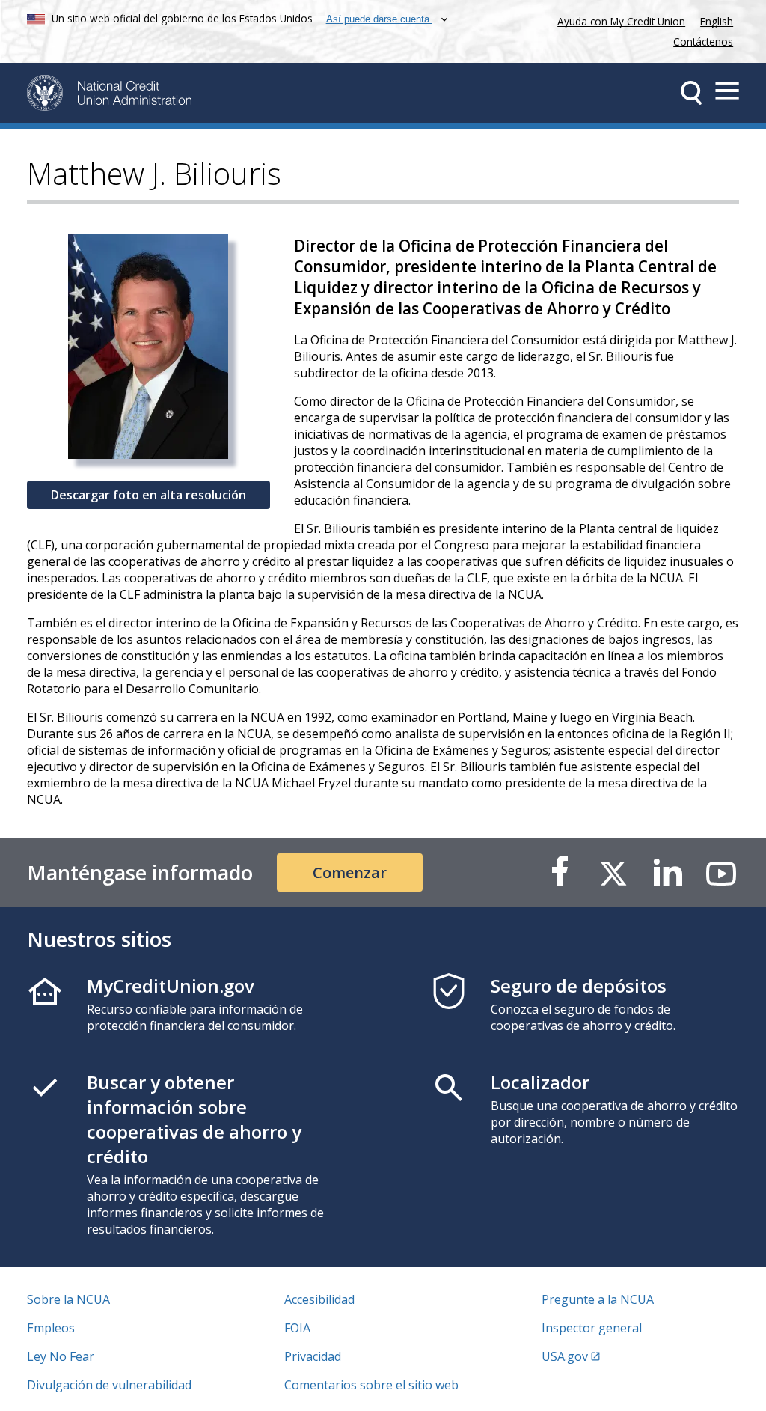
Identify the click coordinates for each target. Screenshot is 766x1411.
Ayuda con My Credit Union (618, 19)
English (716, 21)
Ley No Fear (60, 1356)
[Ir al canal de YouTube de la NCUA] (721, 872)
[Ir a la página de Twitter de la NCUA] (613, 872)
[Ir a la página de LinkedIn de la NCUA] (667, 872)
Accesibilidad (319, 1299)
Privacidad (312, 1356)
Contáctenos (703, 41)
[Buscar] (691, 93)
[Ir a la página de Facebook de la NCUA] (559, 872)
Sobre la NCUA (68, 1299)
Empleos (51, 1328)
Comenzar (350, 872)
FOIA (297, 1328)
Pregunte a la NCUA (598, 1299)
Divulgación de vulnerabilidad (109, 1385)
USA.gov (565, 1356)
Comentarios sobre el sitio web (371, 1385)
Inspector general (592, 1328)
